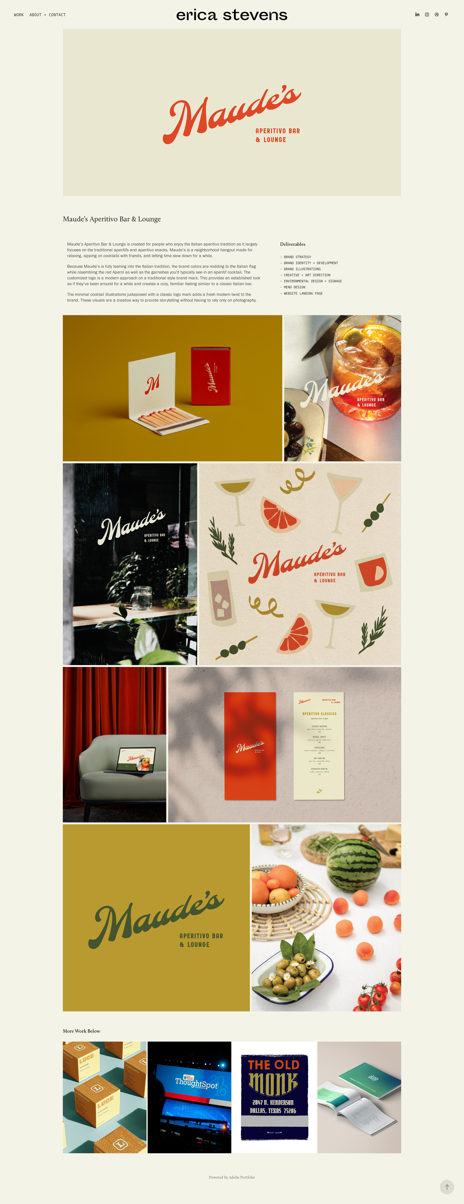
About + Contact (47, 14)
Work (19, 14)
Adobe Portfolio (242, 1177)
